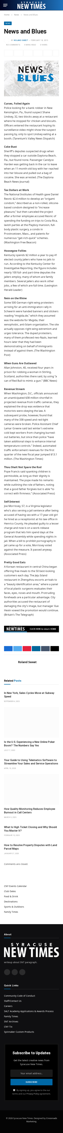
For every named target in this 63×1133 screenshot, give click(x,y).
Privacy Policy (32, 1093)
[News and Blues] (31, 78)
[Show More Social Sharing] (56, 53)
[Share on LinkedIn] (37, 53)
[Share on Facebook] (8, 53)
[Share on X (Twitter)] (18, 53)
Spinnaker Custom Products (19, 1031)
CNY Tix (8, 1026)
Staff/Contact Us (12, 1000)
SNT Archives (11, 1021)
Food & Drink (11, 896)
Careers (8, 1006)
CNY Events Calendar (15, 886)
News (7, 23)
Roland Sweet (21, 40)
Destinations (11, 901)
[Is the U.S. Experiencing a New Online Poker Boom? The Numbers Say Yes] (31, 722)
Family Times (11, 911)
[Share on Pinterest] (28, 53)
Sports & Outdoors (14, 906)
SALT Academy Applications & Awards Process (29, 1011)
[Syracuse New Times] (31, 5)
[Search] (58, 5)
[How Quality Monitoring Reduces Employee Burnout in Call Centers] (31, 789)
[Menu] (5, 5)
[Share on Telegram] (47, 53)
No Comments (13, 45)
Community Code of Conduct (19, 995)
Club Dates (10, 891)
